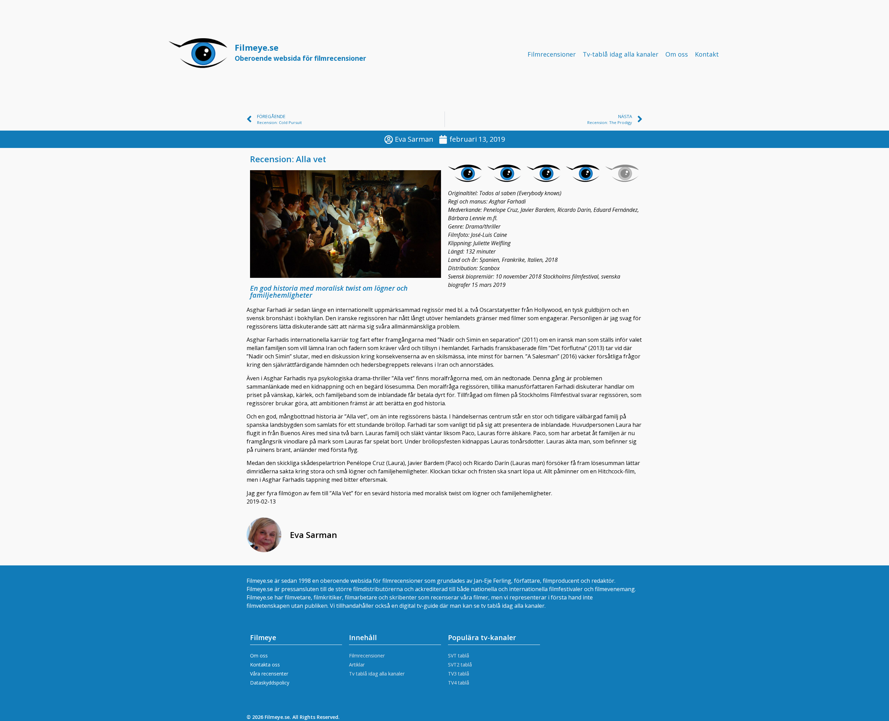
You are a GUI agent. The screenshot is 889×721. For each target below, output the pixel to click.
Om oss (676, 54)
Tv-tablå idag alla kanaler (620, 54)
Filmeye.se (300, 52)
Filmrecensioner (551, 54)
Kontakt (707, 54)
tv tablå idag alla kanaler (513, 606)
